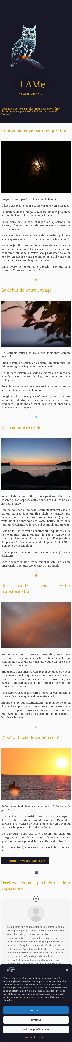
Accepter (36, 1010)
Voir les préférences (36, 1029)
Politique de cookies (34, 1037)
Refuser (36, 1019)
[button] (67, 970)
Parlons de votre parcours (25, 861)
